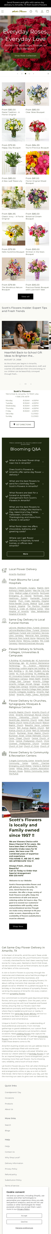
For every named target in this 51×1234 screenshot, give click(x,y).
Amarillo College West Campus (35, 689)
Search (8, 1125)
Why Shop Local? (12, 1157)
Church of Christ (31, 746)
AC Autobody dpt (27, 660)
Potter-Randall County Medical (23, 603)
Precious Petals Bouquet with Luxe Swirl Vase (37, 288)
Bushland (21, 574)
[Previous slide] (17, 73)
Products (9, 1104)
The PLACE (13, 774)
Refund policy (11, 1174)
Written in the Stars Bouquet (35, 253)
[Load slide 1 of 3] (21, 73)
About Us (9, 1109)
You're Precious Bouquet (37, 148)
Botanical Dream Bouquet (34, 217)
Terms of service (12, 1186)
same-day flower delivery (25, 1014)
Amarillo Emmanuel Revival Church (32, 715)
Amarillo (12, 574)
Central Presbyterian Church (29, 741)
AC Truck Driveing (24, 673)
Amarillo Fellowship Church (23, 717)
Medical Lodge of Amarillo (27, 593)
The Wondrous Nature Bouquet (12, 288)
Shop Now (18, 926)
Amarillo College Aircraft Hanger (24, 684)
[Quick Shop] (31, 11)
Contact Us (10, 1152)
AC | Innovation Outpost (19, 676)
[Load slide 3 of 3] (29, 73)
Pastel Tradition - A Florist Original (11, 113)
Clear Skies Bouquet (35, 112)
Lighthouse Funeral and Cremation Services (29, 633)
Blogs (7, 1130)
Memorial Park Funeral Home (22, 638)
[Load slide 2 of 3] (25, 73)
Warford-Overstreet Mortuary (31, 643)
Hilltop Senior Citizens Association (32, 768)
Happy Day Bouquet (11, 148)
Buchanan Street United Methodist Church (29, 736)
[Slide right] (31, 384)
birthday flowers (36, 1054)
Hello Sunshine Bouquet (13, 252)
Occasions (9, 1098)
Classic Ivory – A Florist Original (13, 217)
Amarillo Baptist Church (20, 712)
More (25, 554)
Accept (24, 1216)
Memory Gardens (31, 641)
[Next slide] (33, 73)
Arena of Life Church (32, 723)
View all (26, 296)
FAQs (7, 1146)
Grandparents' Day (13, 1092)
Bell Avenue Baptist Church (30, 728)
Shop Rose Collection (25, 55)
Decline (24, 1222)
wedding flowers (23, 1034)
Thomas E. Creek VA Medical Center (26, 609)
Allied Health (34, 679)
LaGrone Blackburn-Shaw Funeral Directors (29, 628)
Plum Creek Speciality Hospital (33, 601)
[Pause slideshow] (48, 73)
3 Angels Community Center (21, 761)
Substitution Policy (13, 1180)
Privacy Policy (23, 1209)
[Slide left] (20, 384)
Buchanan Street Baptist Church (33, 733)
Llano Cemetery (16, 635)
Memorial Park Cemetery (37, 635)
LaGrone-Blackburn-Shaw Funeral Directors (29, 630)
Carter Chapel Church (19, 738)
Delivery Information (14, 1163)
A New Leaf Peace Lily (12, 181)
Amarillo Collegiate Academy (22, 692)
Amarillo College (41, 681)
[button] (36, 11)
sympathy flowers (17, 993)
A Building (13, 660)
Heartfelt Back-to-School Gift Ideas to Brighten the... (23, 354)
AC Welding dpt (41, 673)
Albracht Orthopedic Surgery (22, 588)
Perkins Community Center (36, 771)
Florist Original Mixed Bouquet (36, 182)
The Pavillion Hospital (38, 606)
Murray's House (16, 771)
